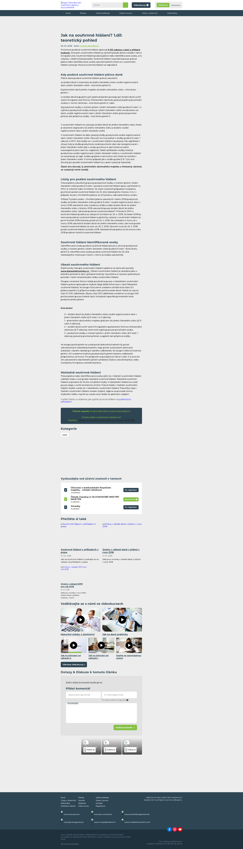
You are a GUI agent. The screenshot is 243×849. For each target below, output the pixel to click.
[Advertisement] (101, 24)
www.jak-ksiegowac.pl (74, 822)
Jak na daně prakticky (115, 634)
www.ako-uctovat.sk (103, 814)
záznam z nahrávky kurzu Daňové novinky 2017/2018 (106, 420)
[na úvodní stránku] (74, 5)
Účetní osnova (125, 13)
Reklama (82, 803)
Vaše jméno (79, 695)
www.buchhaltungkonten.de (136, 814)
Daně (64, 435)
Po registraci (131, 489)
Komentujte (73, 703)
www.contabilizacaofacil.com (137, 822)
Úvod (68, 13)
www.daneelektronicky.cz (75, 271)
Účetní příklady (103, 13)
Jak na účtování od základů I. (98, 656)
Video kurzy (83, 806)
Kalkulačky (172, 13)
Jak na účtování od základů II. (71, 656)
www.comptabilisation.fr (105, 822)
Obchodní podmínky (70, 844)
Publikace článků (68, 806)
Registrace (176, 5)
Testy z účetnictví (150, 13)
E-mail (113, 695)
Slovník (81, 800)
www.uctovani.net (71, 814)
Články (83, 13)
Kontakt (99, 803)
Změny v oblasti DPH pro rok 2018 (72, 585)
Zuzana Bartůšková (89, 46)
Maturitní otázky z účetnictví (78, 634)
